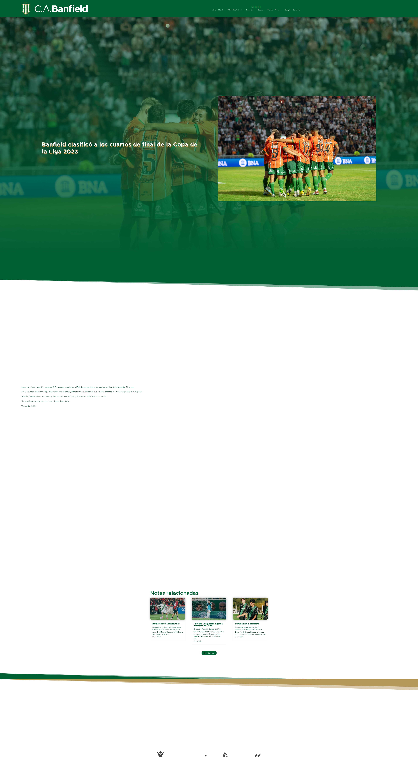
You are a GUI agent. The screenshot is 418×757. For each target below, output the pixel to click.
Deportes (249, 10)
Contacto (296, 10)
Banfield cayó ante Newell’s (166, 624)
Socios (260, 10)
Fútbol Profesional (235, 10)
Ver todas (209, 653)
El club (220, 10)
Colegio (288, 10)
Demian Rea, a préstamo (247, 624)
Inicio (214, 10)
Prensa (277, 10)
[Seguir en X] (259, 7)
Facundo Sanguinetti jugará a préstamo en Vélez (208, 625)
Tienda (270, 10)
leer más (156, 637)
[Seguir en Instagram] (252, 7)
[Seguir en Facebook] (256, 7)
